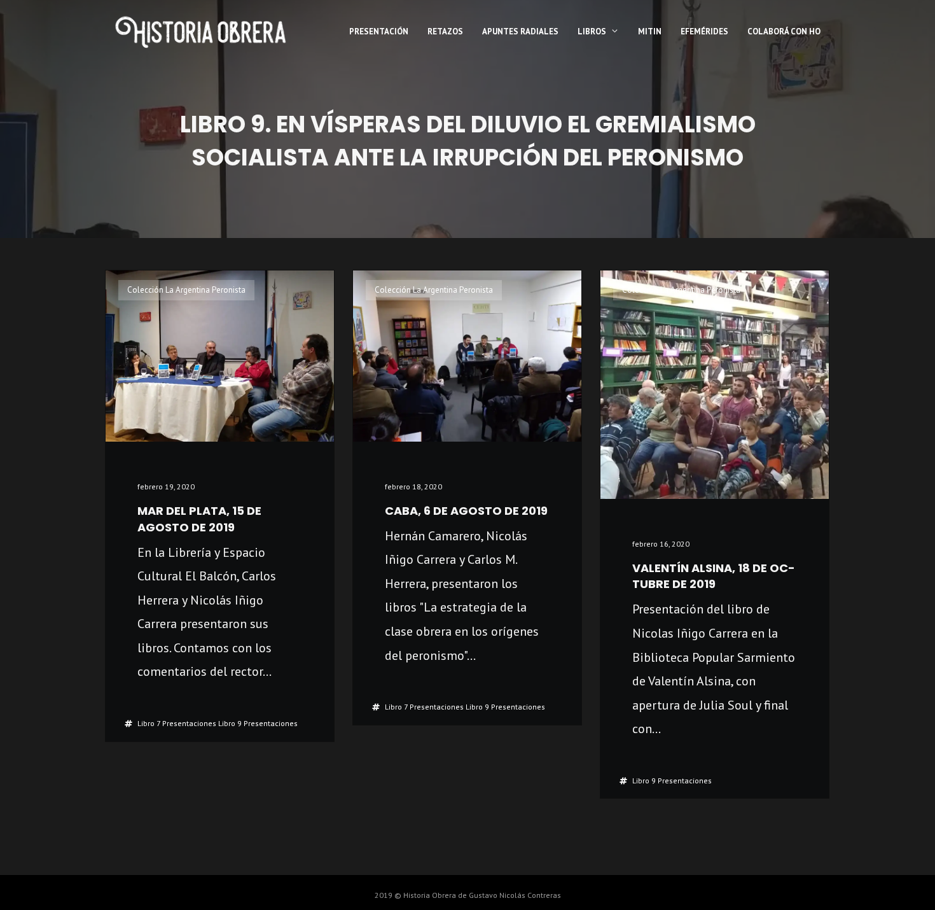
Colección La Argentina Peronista (186, 289)
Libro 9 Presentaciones (258, 723)
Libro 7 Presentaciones (176, 723)
